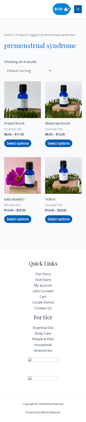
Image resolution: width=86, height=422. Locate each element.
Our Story (43, 274)
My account (43, 285)
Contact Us (43, 308)
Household (43, 345)
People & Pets (43, 339)
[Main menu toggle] (78, 9)
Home (8, 35)
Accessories (43, 350)
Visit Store (43, 279)
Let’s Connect (43, 291)
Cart (43, 296)
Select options (18, 143)
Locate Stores (43, 302)
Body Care (43, 333)
